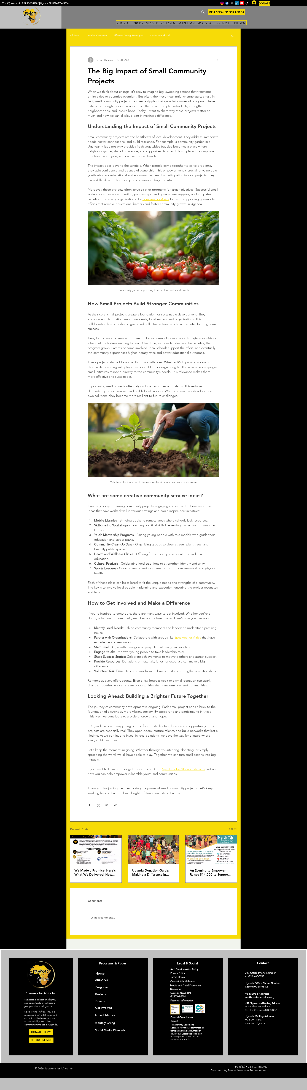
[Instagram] (222, 3)
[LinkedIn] (237, 3)
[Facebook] (227, 3)
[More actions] (217, 60)
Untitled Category (97, 35)
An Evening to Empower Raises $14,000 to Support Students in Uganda (209, 872)
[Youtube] (242, 3)
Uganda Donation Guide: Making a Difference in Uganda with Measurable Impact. (150, 872)
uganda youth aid (160, 35)
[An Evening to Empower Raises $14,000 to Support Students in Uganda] (211, 849)
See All (233, 828)
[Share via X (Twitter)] (98, 805)
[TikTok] (247, 3)
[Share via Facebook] (89, 805)
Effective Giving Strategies (128, 35)
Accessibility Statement (183, 981)
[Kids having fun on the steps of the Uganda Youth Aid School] (153, 849)
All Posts (74, 35)
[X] (232, 3)
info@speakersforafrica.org (259, 997)
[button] (232, 35)
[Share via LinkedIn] (107, 805)
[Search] (203, 12)
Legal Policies (188, 1033)
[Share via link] (115, 805)
